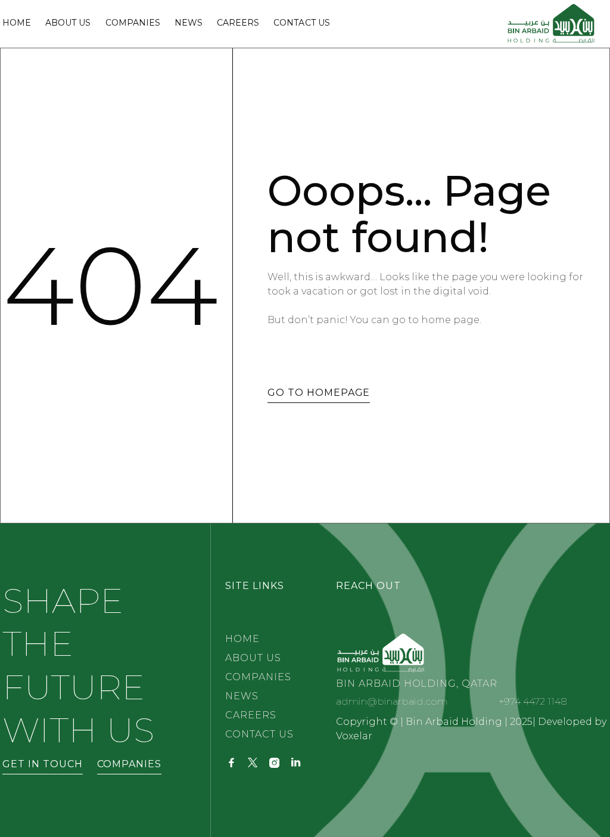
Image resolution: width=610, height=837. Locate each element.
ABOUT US (253, 658)
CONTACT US (259, 734)
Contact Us (301, 23)
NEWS (189, 23)
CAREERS (250, 715)
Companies (132, 23)
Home (16, 23)
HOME (242, 638)
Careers (238, 23)
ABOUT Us (68, 23)
